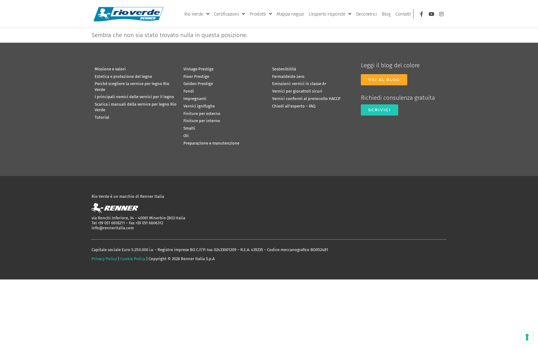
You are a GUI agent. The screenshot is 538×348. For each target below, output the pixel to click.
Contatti (403, 14)
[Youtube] (432, 14)
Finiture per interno (201, 120)
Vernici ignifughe (199, 106)
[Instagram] (441, 14)
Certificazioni (226, 14)
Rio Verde (193, 14)
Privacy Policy (104, 258)
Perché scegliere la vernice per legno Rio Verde (132, 86)
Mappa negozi (290, 14)
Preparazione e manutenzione (211, 143)
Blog (386, 14)
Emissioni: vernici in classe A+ (299, 83)
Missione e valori (110, 69)
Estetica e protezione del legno (123, 76)
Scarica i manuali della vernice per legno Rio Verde (136, 107)
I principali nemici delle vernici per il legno (134, 96)
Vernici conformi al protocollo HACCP (306, 98)
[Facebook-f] (422, 14)
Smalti (189, 128)
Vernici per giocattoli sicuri (297, 91)
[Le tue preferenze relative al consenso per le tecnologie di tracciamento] (527, 337)
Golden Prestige (198, 83)
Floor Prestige (196, 76)
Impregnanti (194, 98)
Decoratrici (366, 14)
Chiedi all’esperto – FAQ (293, 106)
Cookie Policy (132, 258)
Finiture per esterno (201, 113)
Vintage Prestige (198, 69)
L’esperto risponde (327, 14)
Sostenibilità (284, 69)
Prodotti (258, 14)
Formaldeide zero (288, 76)
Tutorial (102, 117)
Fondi (188, 91)
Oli (186, 135)
